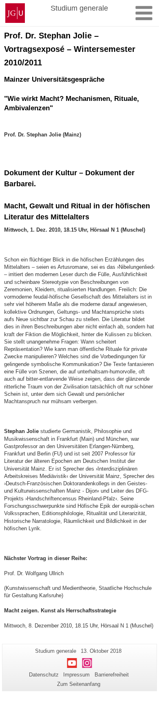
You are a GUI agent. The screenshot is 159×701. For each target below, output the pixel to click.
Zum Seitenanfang (78, 684)
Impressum (76, 675)
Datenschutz (44, 675)
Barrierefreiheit (112, 675)
